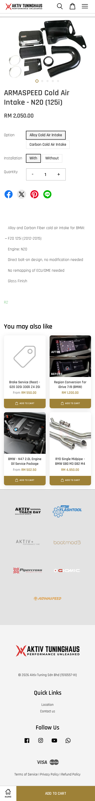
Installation (13, 158)
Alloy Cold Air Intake (46, 135)
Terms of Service (26, 774)
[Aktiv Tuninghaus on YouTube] (54, 743)
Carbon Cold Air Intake (48, 144)
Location (47, 705)
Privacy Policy (49, 774)
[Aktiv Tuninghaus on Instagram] (40, 743)
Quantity (11, 171)
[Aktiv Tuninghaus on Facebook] (27, 743)
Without (52, 158)
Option (9, 135)
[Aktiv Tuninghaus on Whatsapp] (68, 743)
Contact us (47, 711)
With (33, 158)
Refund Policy (70, 774)
